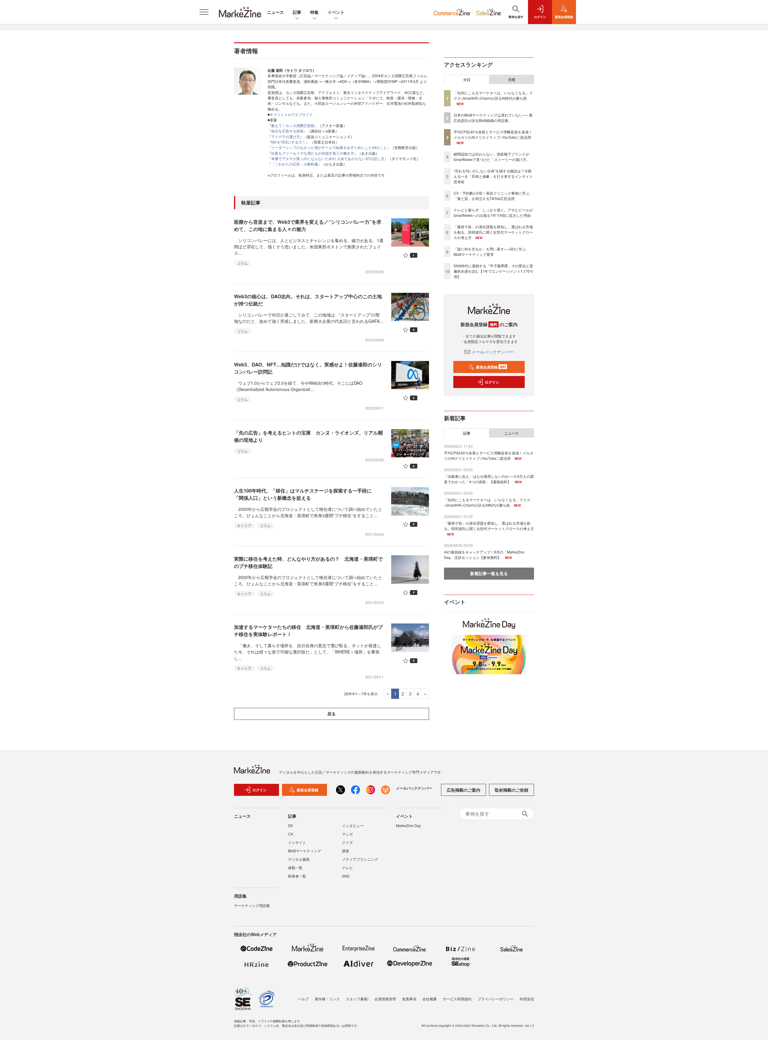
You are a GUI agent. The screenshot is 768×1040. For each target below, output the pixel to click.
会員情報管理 (385, 998)
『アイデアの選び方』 (286, 136)
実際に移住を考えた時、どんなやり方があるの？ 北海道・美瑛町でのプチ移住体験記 (308, 562)
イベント (336, 12)
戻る (331, 714)
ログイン (492, 382)
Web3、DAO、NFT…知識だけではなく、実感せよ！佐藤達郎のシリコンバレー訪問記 (308, 368)
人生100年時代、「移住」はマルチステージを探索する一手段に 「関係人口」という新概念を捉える (305, 494)
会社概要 (429, 998)
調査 (345, 850)
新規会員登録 (491, 367)
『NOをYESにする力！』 (288, 141)
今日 (466, 79)
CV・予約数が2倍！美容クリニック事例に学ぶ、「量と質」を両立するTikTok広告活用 (493, 195)
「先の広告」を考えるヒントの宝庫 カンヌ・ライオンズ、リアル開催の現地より (308, 436)
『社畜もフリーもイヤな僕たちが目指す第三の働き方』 (313, 153)
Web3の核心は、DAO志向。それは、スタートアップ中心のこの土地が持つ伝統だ (308, 300)
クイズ (347, 842)
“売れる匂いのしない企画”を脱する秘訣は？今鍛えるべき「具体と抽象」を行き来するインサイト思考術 (493, 176)
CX (290, 833)
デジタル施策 (299, 859)
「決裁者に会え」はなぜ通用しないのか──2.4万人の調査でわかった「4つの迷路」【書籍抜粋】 (489, 479)
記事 (297, 12)
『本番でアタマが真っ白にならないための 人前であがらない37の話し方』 (328, 158)
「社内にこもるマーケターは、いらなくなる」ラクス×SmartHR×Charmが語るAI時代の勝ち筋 (493, 95)
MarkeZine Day (408, 825)
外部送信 (527, 998)
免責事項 (409, 998)
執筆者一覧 (297, 875)
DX (290, 825)
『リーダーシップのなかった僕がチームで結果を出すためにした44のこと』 (329, 147)
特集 (314, 12)
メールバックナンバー (493, 352)
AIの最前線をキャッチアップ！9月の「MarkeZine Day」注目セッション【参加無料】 (484, 554)
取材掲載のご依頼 (511, 790)
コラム (242, 262)
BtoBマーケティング (304, 850)
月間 (511, 79)
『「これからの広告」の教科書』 (295, 163)
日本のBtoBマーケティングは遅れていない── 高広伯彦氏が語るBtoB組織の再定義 (493, 117)
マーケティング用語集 (252, 905)
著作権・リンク (327, 998)
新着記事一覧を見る (489, 573)
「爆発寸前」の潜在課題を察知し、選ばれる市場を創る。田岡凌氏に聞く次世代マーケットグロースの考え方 (493, 232)
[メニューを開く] (204, 12)
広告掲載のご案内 (463, 790)
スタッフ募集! (357, 998)
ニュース (275, 12)
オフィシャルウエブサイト (291, 114)
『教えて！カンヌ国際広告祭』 (293, 125)
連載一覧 (295, 867)
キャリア (244, 525)
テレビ (347, 867)
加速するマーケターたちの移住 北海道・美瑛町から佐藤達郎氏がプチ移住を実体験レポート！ (308, 630)
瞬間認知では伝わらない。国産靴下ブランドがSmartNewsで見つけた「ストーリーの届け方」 (492, 156)
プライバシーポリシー (496, 998)
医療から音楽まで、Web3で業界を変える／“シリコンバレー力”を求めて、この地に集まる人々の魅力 (307, 225)
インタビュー (353, 825)
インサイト (297, 842)
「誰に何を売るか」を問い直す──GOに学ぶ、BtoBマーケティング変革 (491, 251)
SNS (346, 875)
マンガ (347, 833)
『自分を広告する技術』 (287, 130)
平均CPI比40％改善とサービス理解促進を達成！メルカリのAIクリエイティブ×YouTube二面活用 (493, 134)
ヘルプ (303, 998)
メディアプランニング (360, 859)
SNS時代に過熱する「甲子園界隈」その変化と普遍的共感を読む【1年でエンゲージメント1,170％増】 (493, 271)
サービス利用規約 (457, 998)
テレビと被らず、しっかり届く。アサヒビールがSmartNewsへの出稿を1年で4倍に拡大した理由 (493, 212)
